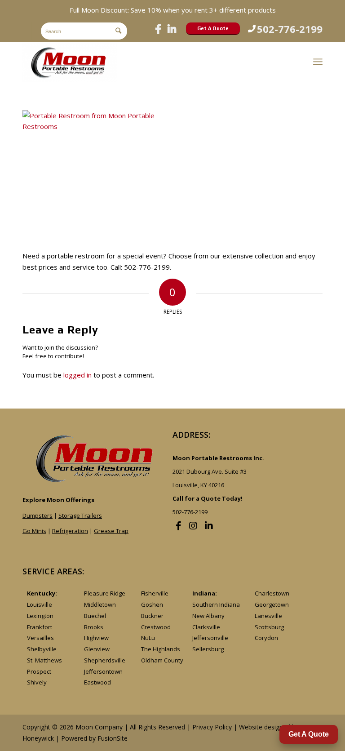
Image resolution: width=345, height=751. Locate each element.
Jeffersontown (103, 671)
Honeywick (38, 738)
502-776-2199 (290, 29)
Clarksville (206, 627)
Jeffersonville (210, 638)
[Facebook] (158, 29)
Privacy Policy (212, 727)
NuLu (148, 638)
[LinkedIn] (172, 29)
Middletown (100, 604)
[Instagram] (193, 526)
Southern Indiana (216, 604)
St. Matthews (44, 660)
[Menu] (318, 61)
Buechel (95, 616)
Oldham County (162, 660)
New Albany (208, 616)
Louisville (39, 604)
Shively (37, 682)
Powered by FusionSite (94, 738)
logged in (77, 374)
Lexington (40, 616)
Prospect (39, 671)
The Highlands (160, 649)
